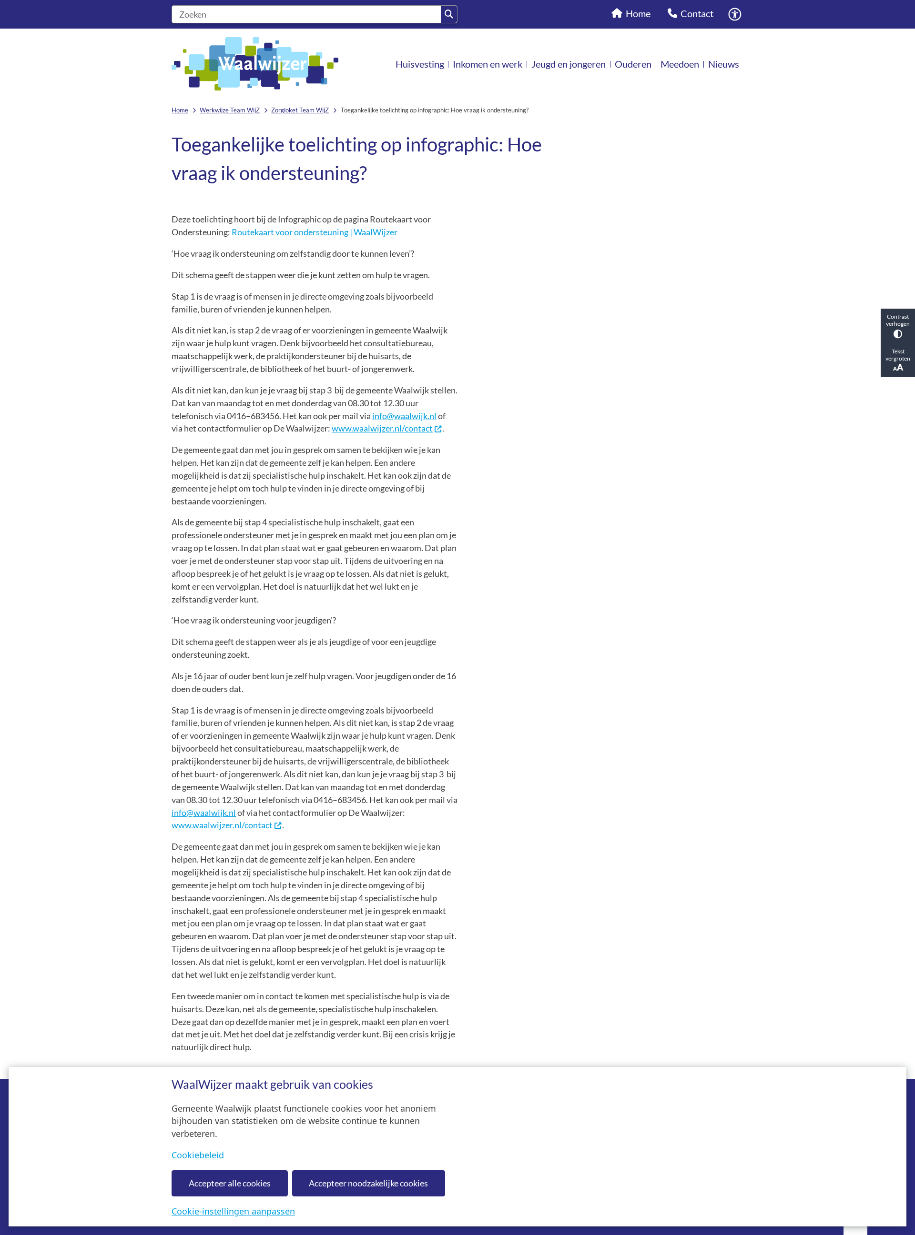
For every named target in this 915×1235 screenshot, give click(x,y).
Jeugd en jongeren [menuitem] (568, 64)
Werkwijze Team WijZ (230, 110)
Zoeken (449, 14)
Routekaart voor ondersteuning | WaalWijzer (314, 232)
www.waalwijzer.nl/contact (382, 428)
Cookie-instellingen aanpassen (233, 1211)
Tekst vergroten (897, 355)
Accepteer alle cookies (230, 1183)
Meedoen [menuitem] (680, 64)
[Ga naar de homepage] (255, 63)
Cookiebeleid (198, 1155)
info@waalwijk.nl (404, 416)
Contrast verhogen (898, 320)
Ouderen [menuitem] (633, 64)
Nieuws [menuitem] (723, 64)
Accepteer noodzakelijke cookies (368, 1183)
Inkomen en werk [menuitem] (487, 64)
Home (180, 110)
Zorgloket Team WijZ (300, 110)
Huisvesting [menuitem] (420, 64)
